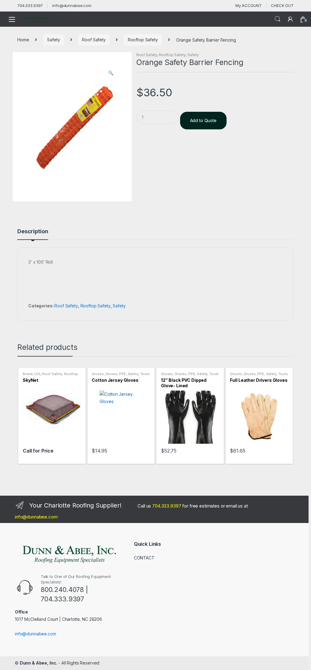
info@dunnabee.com (71, 5)
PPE (122, 374)
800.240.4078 (62, 589)
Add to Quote (203, 120)
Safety (53, 39)
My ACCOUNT (248, 5)
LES (37, 374)
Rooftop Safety (143, 39)
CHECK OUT (282, 5)
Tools (145, 374)
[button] (110, 73)
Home (23, 39)
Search (277, 19)
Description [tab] (32, 231)
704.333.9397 (30, 5)
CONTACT (144, 557)
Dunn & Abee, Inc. (38, 662)
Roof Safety (93, 39)
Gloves (98, 374)
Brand (27, 374)
